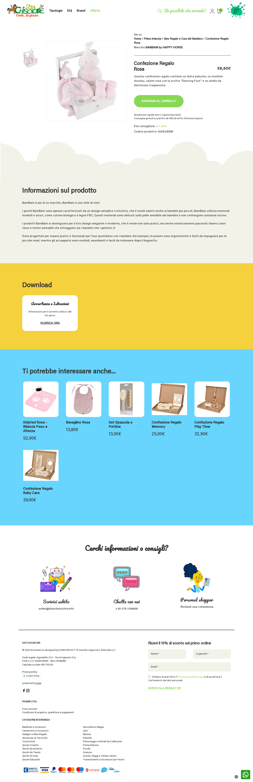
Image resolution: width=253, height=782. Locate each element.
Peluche (87, 738)
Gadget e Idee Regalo (34, 734)
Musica (87, 734)
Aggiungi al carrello (159, 101)
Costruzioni (28, 741)
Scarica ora (50, 323)
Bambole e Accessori (34, 727)
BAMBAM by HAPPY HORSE (164, 47)
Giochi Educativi (31, 760)
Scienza (87, 752)
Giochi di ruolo (30, 756)
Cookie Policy (32, 676)
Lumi (38, 683)
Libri (85, 731)
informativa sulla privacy (190, 677)
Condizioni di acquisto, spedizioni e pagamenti (48, 712)
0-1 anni (161, 126)
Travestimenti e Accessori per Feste (103, 760)
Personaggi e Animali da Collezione (102, 741)
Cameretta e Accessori (35, 731)
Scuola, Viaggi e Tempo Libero (100, 756)
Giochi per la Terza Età (34, 738)
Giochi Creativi (30, 745)
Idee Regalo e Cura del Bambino (183, 39)
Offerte (95, 11)
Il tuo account (29, 709)
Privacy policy (29, 672)
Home (137, 39)
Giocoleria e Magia (93, 727)
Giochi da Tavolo (31, 752)
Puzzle (86, 749)
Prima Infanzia (152, 39)
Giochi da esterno (32, 749)
